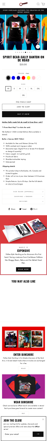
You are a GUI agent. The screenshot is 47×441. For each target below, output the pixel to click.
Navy (18, 78)
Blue (13, 78)
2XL (38, 88)
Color (23, 73)
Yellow (29, 78)
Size (23, 84)
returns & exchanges (15, 184)
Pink (34, 78)
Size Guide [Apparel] (23, 192)
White (39, 78)
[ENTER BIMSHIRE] (23, 339)
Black (8, 78)
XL (31, 88)
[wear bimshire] (23, 386)
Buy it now (23, 114)
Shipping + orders (23, 196)
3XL (23, 95)
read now (23, 269)
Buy (23, 413)
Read (23, 368)
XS (8, 88)
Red (23, 78)
